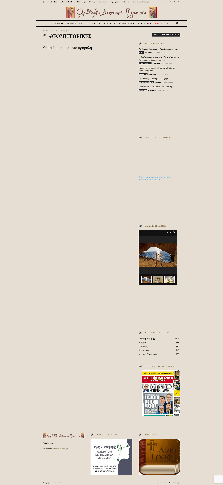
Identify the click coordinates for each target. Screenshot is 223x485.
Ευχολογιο (125, 23)
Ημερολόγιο (82, 1)
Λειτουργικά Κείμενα (146, 82)
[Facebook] (166, 2)
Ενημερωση (73, 23)
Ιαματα (108, 23)
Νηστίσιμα (143, 90)
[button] (177, 23)
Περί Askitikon (68, 1)
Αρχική (59, 23)
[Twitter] (178, 2)
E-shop (158, 23)
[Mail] (170, 2)
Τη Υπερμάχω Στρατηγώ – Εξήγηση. (154, 78)
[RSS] (174, 2)
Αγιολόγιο (53, 30)
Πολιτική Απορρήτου (141, 1)
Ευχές (141, 52)
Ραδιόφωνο (126, 1)
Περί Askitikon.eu (160, 483)
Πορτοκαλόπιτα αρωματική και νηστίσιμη (156, 86)
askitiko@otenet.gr (60, 448)
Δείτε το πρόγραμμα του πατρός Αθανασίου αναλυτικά (154, 178)
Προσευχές (143, 74)
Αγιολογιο (92, 23)
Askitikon (148, 52)
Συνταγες (143, 23)
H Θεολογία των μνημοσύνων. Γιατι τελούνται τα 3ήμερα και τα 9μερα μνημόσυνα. (159, 58)
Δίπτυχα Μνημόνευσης (98, 1)
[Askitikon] (111, 12)
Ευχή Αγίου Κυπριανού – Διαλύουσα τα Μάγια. (158, 49)
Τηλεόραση (114, 1)
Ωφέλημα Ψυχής (145, 63)
